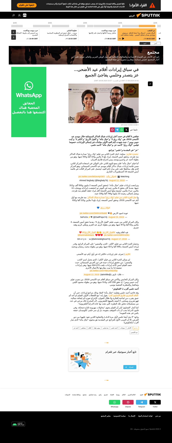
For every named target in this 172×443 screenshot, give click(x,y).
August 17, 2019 (119, 239)
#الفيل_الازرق (109, 232)
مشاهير (83, 328)
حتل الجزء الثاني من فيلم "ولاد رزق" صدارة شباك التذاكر (112, 197)
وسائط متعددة (76, 395)
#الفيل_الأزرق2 (89, 232)
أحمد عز (76, 328)
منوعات (122, 328)
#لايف (127, 254)
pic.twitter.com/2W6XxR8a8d (93, 213)
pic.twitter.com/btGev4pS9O (92, 176)
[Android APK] (18, 424)
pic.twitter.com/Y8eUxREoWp (103, 271)
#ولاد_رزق (105, 208)
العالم (123, 395)
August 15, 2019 (116, 217)
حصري (106, 395)
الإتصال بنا (131, 416)
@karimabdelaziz (86, 235)
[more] (150, 83)
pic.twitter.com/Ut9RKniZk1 (116, 235)
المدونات (67, 395)
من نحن (158, 416)
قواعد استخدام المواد (145, 416)
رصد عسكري (93, 395)
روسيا (118, 395)
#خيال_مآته (111, 176)
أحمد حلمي (114, 328)
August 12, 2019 (116, 180)
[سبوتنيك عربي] (149, 18)
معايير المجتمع (106, 416)
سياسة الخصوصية (119, 416)
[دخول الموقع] (19, 15)
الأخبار (129, 328)
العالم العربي (131, 395)
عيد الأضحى (134, 332)
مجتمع (136, 328)
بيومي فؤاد (97, 328)
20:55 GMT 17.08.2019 (130, 81)
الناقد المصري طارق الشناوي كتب (123, 295)
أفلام (89, 328)
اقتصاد (112, 395)
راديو (100, 395)
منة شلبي (105, 328)
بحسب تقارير (132, 154)
